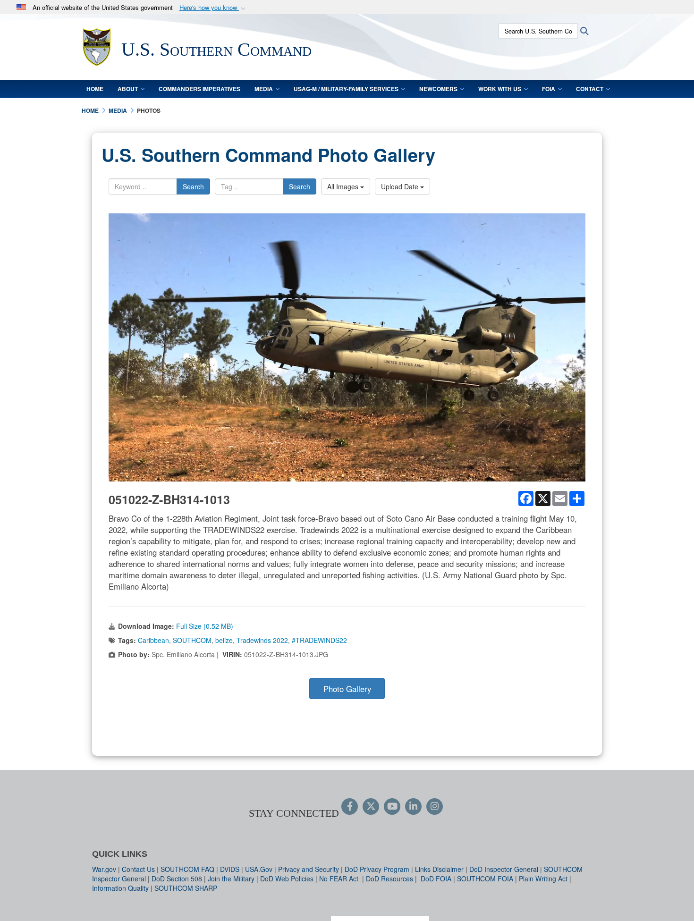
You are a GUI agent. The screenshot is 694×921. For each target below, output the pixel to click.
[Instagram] (434, 806)
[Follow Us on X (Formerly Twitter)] (371, 806)
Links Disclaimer (439, 869)
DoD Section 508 (177, 878)
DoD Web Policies (286, 878)
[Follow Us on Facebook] (349, 806)
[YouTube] (392, 806)
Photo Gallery (347, 688)
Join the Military (231, 878)
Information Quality (120, 888)
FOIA (548, 88)
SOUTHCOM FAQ (187, 869)
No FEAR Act (339, 878)
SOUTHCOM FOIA (485, 878)
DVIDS (229, 869)
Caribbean (153, 640)
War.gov (104, 869)
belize (224, 640)
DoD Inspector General (503, 869)
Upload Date (400, 186)
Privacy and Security (308, 869)
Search (193, 186)
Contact (589, 88)
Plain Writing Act (543, 878)
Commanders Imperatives (199, 88)
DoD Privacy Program (377, 869)
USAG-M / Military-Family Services (346, 88)
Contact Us (138, 869)
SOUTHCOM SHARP (185, 888)
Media (263, 88)
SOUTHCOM (192, 640)
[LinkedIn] (413, 806)
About (128, 88)
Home (94, 88)
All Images (343, 186)
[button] (213, 8)
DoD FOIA (436, 878)
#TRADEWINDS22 (319, 640)
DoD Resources (389, 878)
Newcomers (438, 88)
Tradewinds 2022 (262, 640)
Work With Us (499, 88)
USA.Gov (258, 869)
